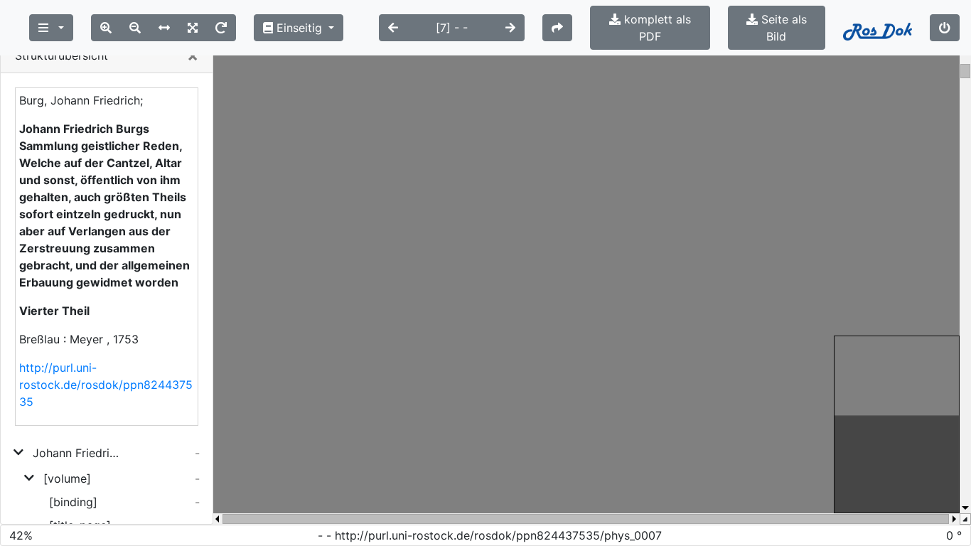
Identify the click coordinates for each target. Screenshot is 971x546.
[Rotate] (221, 27)
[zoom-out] (135, 27)
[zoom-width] (164, 27)
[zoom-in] (106, 27)
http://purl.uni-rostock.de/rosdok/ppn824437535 (106, 384)
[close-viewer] (945, 27)
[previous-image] (393, 27)
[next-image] (510, 27)
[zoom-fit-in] (192, 27)
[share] (557, 27)
